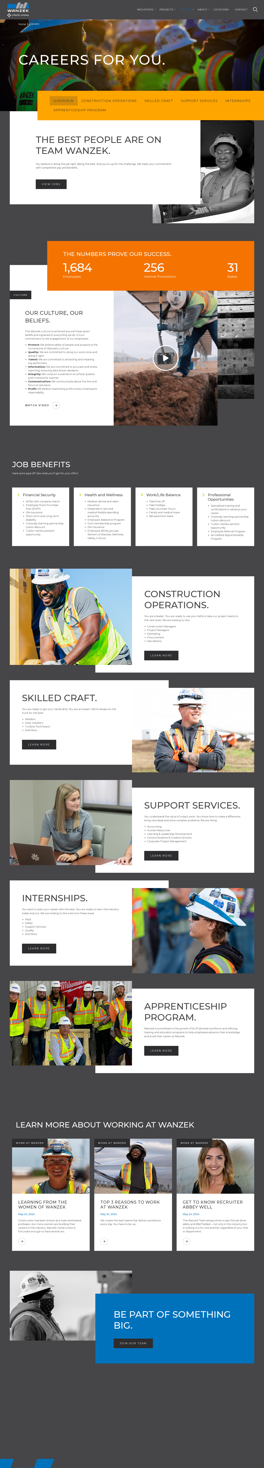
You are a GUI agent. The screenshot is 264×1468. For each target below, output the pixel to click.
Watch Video (42, 405)
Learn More (161, 655)
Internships (238, 101)
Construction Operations (109, 101)
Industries (145, 9)
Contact (241, 9)
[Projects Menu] (175, 10)
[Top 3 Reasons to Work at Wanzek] (133, 1244)
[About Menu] (209, 10)
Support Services (199, 101)
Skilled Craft (159, 101)
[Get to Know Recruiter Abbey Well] (215, 1244)
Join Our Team (136, 1343)
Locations (221, 9)
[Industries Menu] (155, 10)
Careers (185, 9)
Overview (63, 101)
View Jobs (54, 184)
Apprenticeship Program (79, 110)
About (202, 9)
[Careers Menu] (193, 10)
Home (22, 24)
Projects (166, 9)
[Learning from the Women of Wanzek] (51, 1244)
